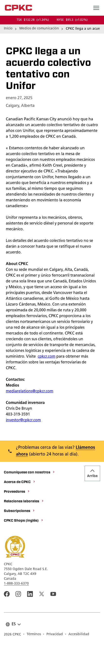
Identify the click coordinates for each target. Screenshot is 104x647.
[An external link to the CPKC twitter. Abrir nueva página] (42, 594)
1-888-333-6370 (16, 584)
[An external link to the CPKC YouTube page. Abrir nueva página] (53, 594)
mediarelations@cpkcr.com (29, 391)
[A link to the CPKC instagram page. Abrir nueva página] (18, 594)
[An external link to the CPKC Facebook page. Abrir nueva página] (7, 594)
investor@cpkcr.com (23, 420)
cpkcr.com (46, 357)
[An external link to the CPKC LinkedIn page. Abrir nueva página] (30, 594)
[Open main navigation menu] (96, 8)
